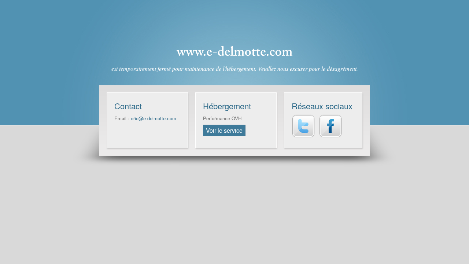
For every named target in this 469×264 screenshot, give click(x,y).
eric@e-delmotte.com (153, 118)
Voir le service (224, 130)
